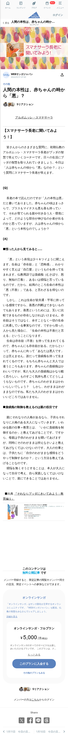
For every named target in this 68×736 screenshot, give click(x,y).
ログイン (58, 14)
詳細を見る (12, 616)
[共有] (62, 75)
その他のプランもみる (34, 672)
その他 (6, 83)
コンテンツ (34, 25)
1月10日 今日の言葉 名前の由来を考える (50, 731)
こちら (35, 699)
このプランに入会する (34, 663)
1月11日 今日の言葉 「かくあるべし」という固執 (20, 731)
